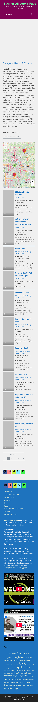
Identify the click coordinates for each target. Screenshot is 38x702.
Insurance (7, 676)
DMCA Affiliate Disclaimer (13, 509)
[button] (15, 165)
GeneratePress (19, 699)
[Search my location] (5, 147)
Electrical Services (8, 664)
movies (25, 675)
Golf (29, 668)
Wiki (10, 688)
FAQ (5, 503)
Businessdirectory (11, 520)
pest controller (11, 682)
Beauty (29, 252)
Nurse (20, 679)
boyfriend (19, 657)
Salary (20, 685)
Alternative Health (20, 252)
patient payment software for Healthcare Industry (23, 221)
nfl (17, 679)
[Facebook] (5, 472)
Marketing (19, 676)
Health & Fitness (20, 198)
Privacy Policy (9, 497)
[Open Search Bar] (31, 14)
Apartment (12, 654)
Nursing (26, 679)
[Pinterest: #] (18, 472)
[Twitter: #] (14, 472)
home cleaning (7, 670)
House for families (19, 673)
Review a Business (11, 514)
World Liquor (20, 248)
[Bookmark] (5, 214)
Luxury (13, 676)
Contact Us (8, 492)
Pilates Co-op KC (22, 293)
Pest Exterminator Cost (21, 682)
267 (18, 459)
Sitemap (7, 512)
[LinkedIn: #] (23, 472)
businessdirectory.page (20, 3)
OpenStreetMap (25, 187)
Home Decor (14, 670)
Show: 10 (13, 454)
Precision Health (22, 348)
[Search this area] (5, 144)
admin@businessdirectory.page (15, 568)
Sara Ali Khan (26, 685)
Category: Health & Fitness (17, 63)
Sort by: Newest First (11, 137)
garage (32, 664)
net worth (10, 679)
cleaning (27, 660)
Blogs (6, 506)
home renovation (24, 670)
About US (7, 500)
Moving (31, 676)
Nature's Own (21, 374)
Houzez (29, 673)
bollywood (8, 657)
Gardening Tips (13, 668)
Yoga (15, 688)
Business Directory (19, 660)
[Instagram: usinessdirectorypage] (9, 472)
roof (17, 685)
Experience (16, 664)
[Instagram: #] (10, 486)
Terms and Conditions (12, 495)
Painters (32, 679)
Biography (23, 653)
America (6, 654)
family (22, 663)
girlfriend (22, 667)
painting (6, 682)
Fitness (28, 664)
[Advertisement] (19, 42)
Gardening (6, 668)
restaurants (12, 685)
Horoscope (10, 673)
